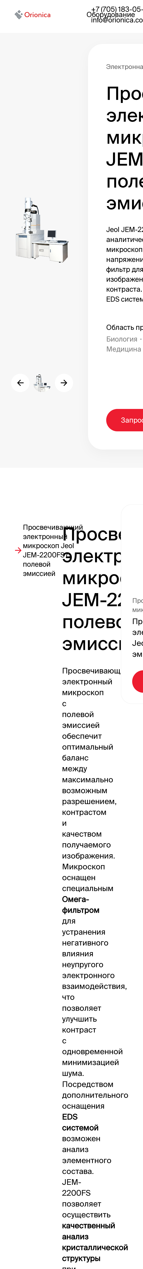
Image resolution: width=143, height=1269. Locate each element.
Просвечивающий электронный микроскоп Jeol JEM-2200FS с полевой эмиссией (53, 550)
